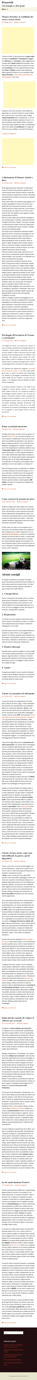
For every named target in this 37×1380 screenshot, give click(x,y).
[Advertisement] (18, 40)
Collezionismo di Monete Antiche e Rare (17, 179)
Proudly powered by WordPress (18, 1376)
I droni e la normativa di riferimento (18, 693)
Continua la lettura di (10, 134)
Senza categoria (21, 22)
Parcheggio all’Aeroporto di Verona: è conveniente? (18, 336)
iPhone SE (11, 436)
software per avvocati (18, 1108)
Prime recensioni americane (14, 426)
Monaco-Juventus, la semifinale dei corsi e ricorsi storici (17, 18)
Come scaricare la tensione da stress (18, 498)
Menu (4, 9)
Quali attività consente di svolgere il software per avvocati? (18, 1019)
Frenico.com (15, 1245)
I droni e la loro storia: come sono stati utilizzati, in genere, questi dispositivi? (17, 855)
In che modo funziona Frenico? (16, 1182)
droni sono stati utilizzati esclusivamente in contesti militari (18, 717)
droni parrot (25, 806)
